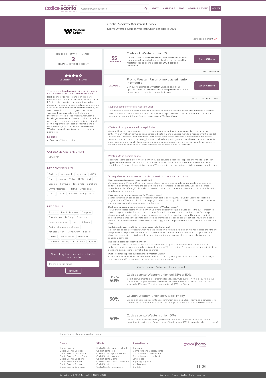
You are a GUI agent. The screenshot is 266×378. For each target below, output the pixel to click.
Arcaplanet (85, 188)
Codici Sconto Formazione (109, 367)
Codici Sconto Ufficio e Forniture (112, 361)
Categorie (169, 8)
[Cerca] (146, 8)
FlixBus (73, 188)
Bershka (73, 193)
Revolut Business (69, 212)
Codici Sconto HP (68, 348)
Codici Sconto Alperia (71, 361)
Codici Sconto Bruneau (71, 364)
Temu (51, 193)
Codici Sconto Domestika (72, 367)
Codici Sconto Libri (105, 364)
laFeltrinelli (78, 183)
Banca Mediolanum (58, 222)
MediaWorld (66, 174)
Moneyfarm (68, 241)
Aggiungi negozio (198, 8)
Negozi (155, 8)
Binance (81, 241)
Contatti (137, 367)
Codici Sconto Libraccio (72, 350)
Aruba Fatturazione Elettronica (64, 227)
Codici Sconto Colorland (72, 358)
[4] (77, 75)
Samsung (65, 183)
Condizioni (164, 375)
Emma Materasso (58, 188)
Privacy (175, 375)
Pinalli (51, 179)
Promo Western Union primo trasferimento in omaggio (157, 81)
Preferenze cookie (197, 375)
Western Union (93, 334)
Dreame (53, 183)
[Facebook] (198, 366)
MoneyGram (73, 231)
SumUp (52, 236)
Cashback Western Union (62, 140)
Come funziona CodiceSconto (148, 350)
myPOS (92, 241)
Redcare (53, 174)
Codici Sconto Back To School (111, 348)
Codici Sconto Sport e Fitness (111, 353)
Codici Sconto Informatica (109, 356)
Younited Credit (56, 231)
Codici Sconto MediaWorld (73, 353)
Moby (72, 179)
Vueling (61, 193)
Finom (75, 222)
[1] (66, 75)
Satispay (85, 222)
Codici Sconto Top (105, 350)
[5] (80, 75)
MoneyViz (83, 236)
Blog (181, 8)
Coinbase (82, 217)
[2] (69, 75)
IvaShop (69, 217)
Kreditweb (54, 241)
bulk (89, 179)
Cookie (184, 375)
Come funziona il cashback (146, 356)
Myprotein (82, 174)
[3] (73, 75)
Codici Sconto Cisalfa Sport (74, 356)
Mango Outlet (87, 193)
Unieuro (62, 179)
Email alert (138, 358)
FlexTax (87, 231)
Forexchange (55, 217)
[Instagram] (204, 366)
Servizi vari (53, 156)
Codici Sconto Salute (106, 358)
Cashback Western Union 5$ (147, 53)
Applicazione (139, 364)
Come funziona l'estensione (147, 353)
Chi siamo (138, 348)
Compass (86, 212)
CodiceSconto (67, 334)
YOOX (93, 174)
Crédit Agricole (67, 236)
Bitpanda (53, 212)
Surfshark (92, 183)
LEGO (81, 179)
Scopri (206, 59)
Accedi (216, 8)
